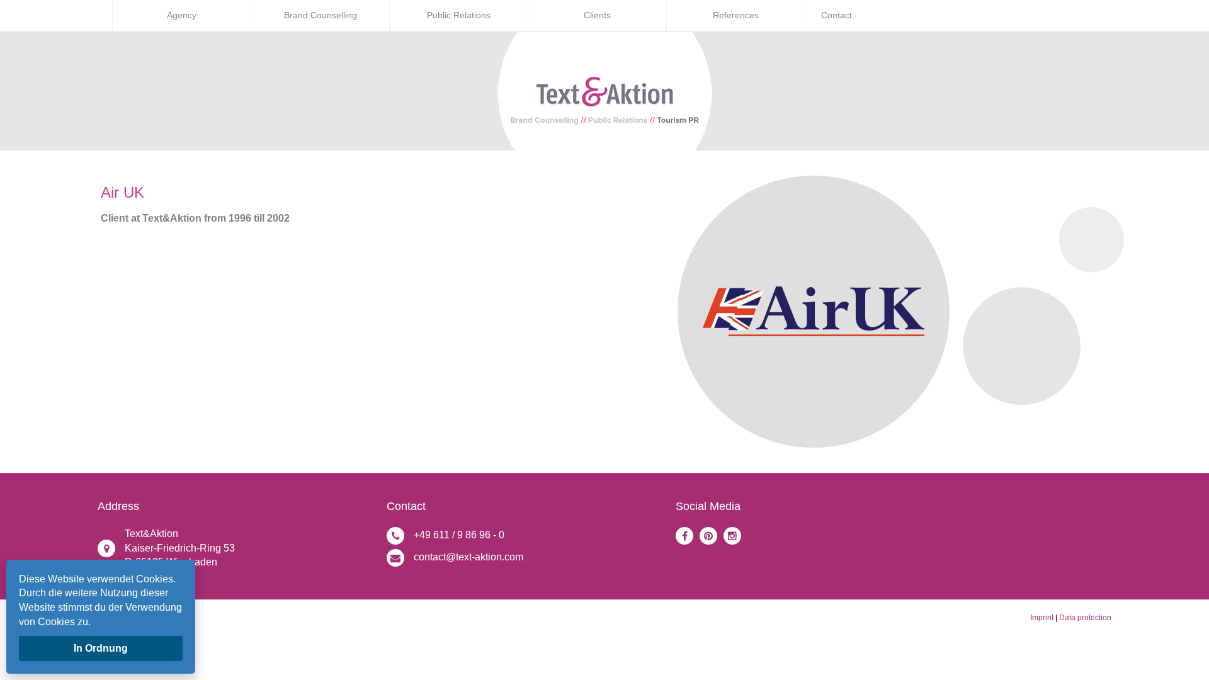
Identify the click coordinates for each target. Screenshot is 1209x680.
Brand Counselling (320, 15)
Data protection (1085, 617)
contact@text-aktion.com (468, 557)
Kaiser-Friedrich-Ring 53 (180, 548)
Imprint (1041, 617)
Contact (836, 15)
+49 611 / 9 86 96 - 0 (459, 535)
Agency (181, 15)
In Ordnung (101, 648)
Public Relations (459, 15)
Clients (597, 15)
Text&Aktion (151, 533)
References (736, 15)
